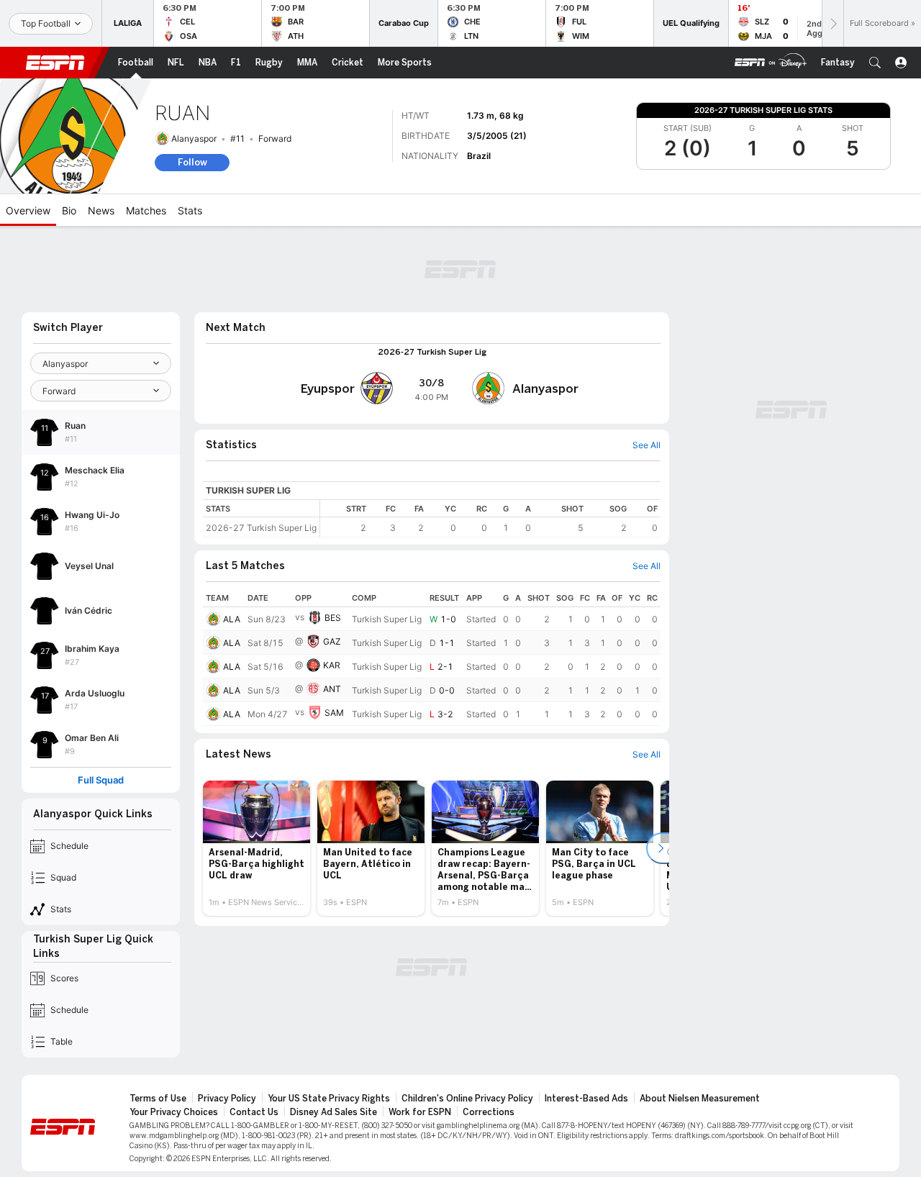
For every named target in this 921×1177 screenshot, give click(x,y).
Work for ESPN (420, 1112)
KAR (331, 665)
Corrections (488, 1112)
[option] (256, 848)
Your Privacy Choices (174, 1112)
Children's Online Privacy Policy (467, 1099)
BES (333, 617)
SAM (334, 712)
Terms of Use (158, 1099)
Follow (192, 162)
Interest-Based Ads (586, 1099)
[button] (875, 62)
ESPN (55, 62)
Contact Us (254, 1112)
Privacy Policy (227, 1099)
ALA (231, 619)
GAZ (332, 641)
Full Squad (101, 780)
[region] (490, 518)
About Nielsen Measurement (700, 1099)
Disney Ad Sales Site (333, 1112)
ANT (332, 688)
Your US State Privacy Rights (329, 1099)
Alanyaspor (194, 138)
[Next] (832, 23)
